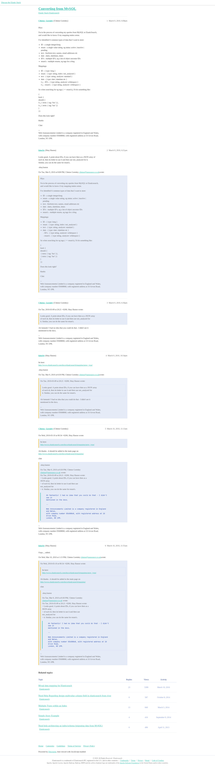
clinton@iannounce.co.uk (89, 172)
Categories (50, 746)
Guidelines (61, 746)
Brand (147, 760)
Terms (133, 760)
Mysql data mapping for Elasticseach (55, 685)
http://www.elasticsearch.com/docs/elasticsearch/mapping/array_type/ (65, 365)
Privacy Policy (89, 746)
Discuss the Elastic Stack (11, 2)
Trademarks (124, 760)
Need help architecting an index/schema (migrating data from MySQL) (70, 725)
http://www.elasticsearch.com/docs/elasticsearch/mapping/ (61, 454)
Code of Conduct (158, 760)
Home (40, 746)
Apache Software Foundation (129, 763)
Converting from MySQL (57, 9)
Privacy (140, 760)
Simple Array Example (48, 715)
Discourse (52, 752)
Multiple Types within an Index (52, 705)
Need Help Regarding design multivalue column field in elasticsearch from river (74, 695)
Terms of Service (74, 746)
